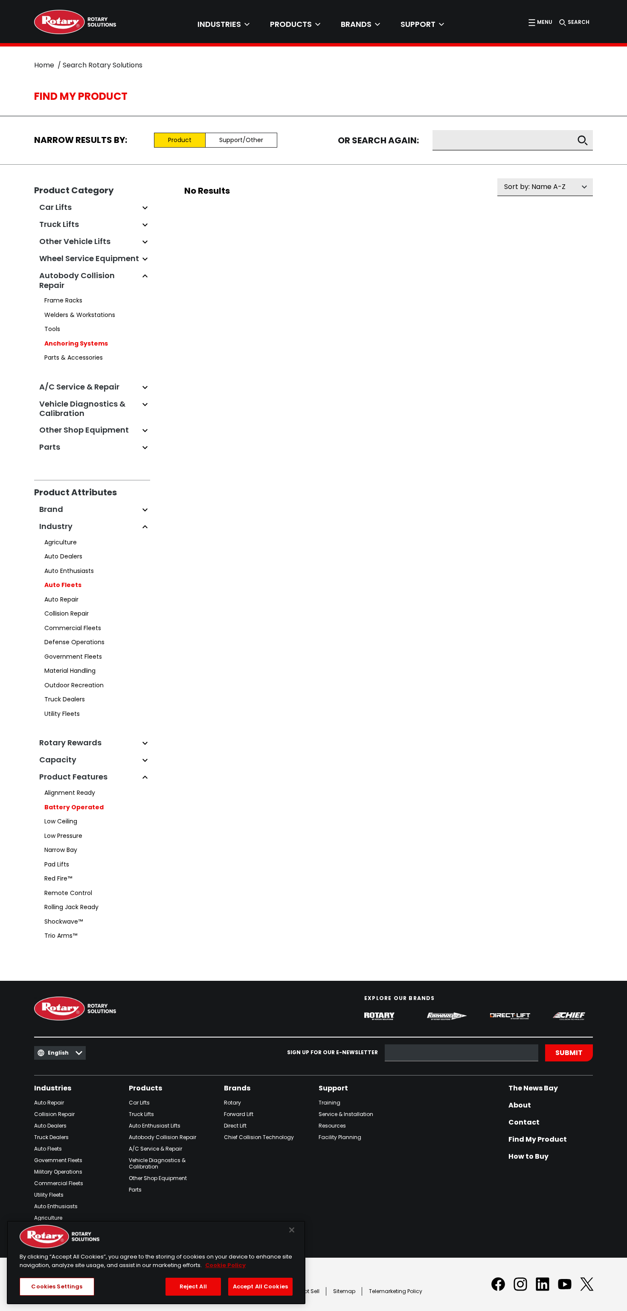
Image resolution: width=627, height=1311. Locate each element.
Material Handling (70, 670)
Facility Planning (340, 1137)
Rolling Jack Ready (71, 907)
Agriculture (60, 542)
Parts (135, 1189)
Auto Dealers (63, 556)
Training (329, 1102)
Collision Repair (66, 613)
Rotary (232, 1102)
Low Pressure (63, 835)
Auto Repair (61, 599)
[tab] (223, 24)
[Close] (291, 1230)
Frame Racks (63, 300)
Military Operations (58, 1172)
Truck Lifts (141, 1114)
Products (145, 1088)
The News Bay (533, 1088)
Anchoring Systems (76, 343)
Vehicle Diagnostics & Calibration (157, 1163)
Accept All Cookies (260, 1286)
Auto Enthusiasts (69, 571)
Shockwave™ (63, 921)
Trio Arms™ (60, 935)
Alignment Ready (69, 792)
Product (180, 140)
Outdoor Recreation (74, 685)
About (519, 1105)
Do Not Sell (306, 1291)
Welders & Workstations (79, 315)
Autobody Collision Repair (162, 1137)
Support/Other (241, 140)
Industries (52, 1088)
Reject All (193, 1286)
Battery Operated (74, 807)
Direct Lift (235, 1125)
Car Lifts (139, 1102)
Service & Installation (346, 1114)
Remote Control (68, 893)
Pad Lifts (56, 864)
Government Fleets (73, 656)
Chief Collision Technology (259, 1137)
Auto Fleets (62, 585)
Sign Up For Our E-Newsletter (332, 1052)
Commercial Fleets (72, 628)
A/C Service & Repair (155, 1148)
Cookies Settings (56, 1286)
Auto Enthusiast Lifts (154, 1125)
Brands (237, 1088)
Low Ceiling (60, 821)
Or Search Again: (378, 140)
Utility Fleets (62, 713)
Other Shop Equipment (158, 1178)
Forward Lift (238, 1114)
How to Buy (528, 1156)
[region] (156, 1262)
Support (333, 1088)
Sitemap (344, 1291)
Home (44, 65)
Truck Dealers (64, 699)
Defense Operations (74, 642)
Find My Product (537, 1139)
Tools (52, 329)
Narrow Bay (60, 850)
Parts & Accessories (73, 357)
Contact (524, 1122)
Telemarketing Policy (395, 1291)
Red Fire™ (58, 878)
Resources (332, 1125)
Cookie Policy (225, 1265)
